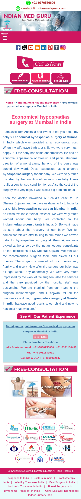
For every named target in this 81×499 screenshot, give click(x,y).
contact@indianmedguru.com (43, 8)
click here (40, 336)
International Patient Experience (38, 102)
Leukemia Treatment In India (25, 486)
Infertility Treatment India (29, 482)
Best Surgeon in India (62, 482)
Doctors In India (43, 477)
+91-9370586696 (43, 3)
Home (9, 102)
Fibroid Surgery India (60, 486)
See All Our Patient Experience (47, 316)
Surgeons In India (18, 477)
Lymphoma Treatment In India (22, 490)
